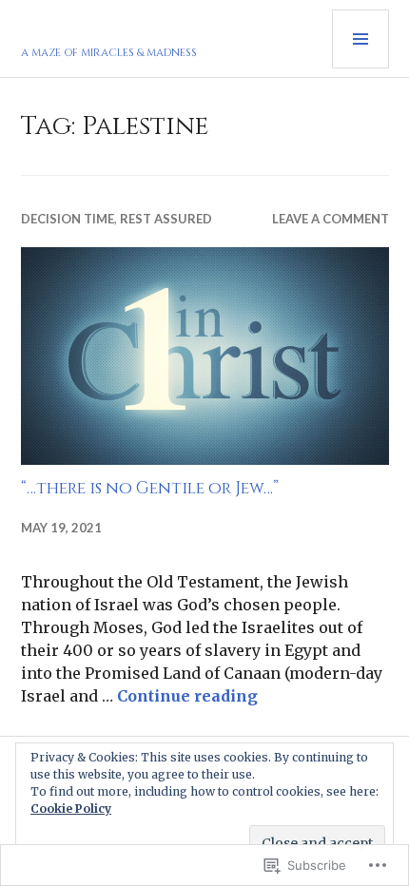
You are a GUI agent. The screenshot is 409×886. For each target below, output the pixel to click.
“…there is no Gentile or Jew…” (150, 488)
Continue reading (187, 695)
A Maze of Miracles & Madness (109, 53)
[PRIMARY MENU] (360, 39)
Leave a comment (330, 218)
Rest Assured (166, 218)
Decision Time (67, 218)
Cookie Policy (70, 808)
